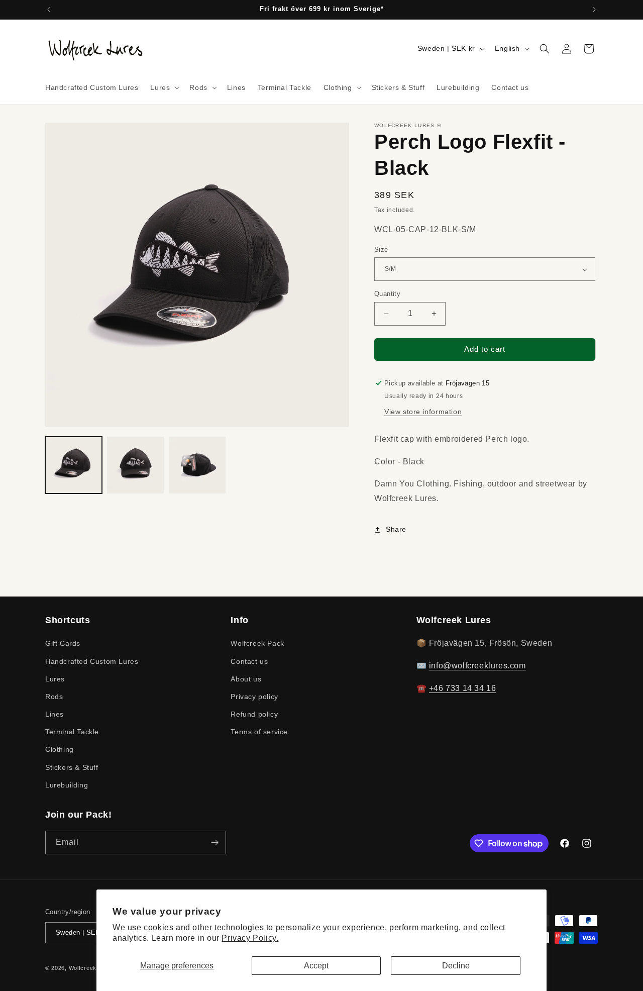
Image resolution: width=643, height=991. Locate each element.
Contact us (249, 661)
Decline (456, 965)
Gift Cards (62, 643)
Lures (55, 679)
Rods (54, 696)
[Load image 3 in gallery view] (197, 465)
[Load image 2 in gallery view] (135, 465)
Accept (316, 965)
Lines (54, 714)
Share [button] (396, 529)
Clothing (59, 749)
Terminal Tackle (72, 732)
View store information (423, 412)
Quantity (387, 294)
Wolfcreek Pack (257, 643)
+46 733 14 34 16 (462, 688)
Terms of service (259, 732)
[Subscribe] (214, 842)
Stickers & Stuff (71, 767)
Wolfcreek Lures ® (95, 968)
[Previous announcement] (49, 9)
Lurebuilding (66, 785)
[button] (163, 87)
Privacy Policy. (250, 938)
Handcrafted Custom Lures (91, 661)
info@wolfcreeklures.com (477, 665)
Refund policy (254, 714)
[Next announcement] (594, 9)
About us (246, 679)
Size (381, 249)
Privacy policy (254, 696)
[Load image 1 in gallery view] (73, 465)
